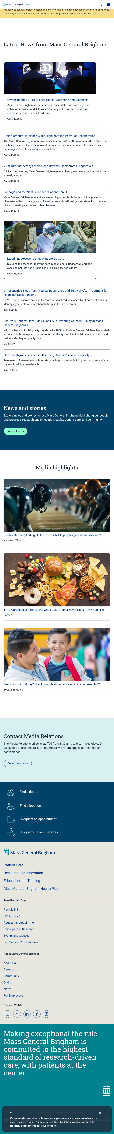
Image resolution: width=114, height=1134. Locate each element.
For (13, 995)
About (10, 963)
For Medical (21, 942)
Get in (12, 916)
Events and (16, 935)
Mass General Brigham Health (31, 889)
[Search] (100, 4)
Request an (20, 922)
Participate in (19, 929)
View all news (15, 431)
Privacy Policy (48, 1125)
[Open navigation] (108, 4)
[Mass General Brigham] (16, 4)
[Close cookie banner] (100, 1113)
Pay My (11, 909)
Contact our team (17, 763)
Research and (23, 873)
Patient (13, 865)
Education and (22, 881)
